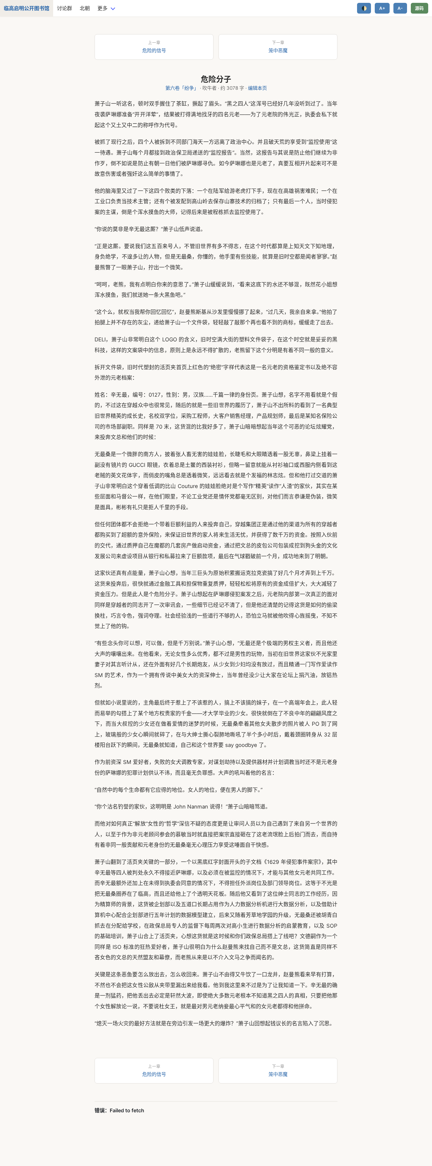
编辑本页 (257, 88)
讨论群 (64, 8)
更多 (102, 8)
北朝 (85, 8)
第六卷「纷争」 (182, 88)
